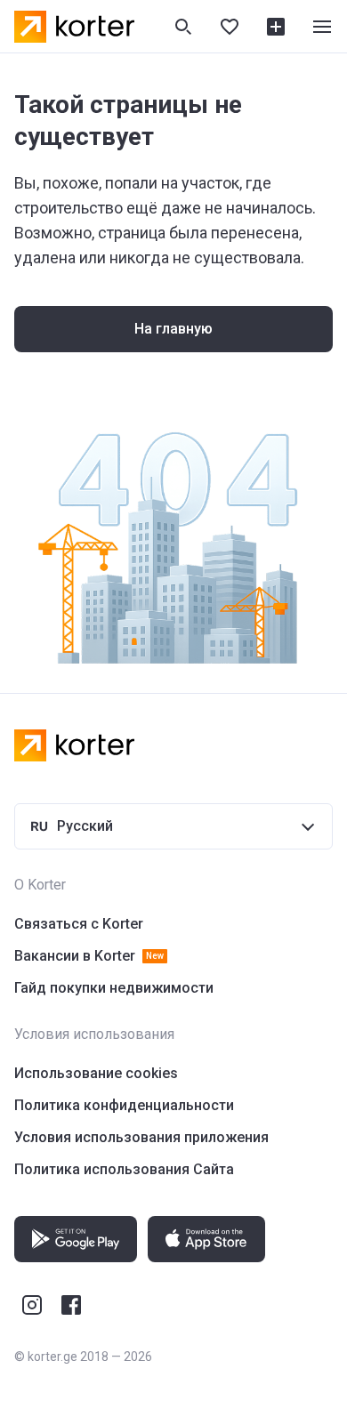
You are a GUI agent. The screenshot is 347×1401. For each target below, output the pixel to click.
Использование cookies (96, 1073)
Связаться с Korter (78, 923)
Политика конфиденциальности (124, 1105)
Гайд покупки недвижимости (114, 987)
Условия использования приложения (141, 1137)
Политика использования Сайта (124, 1169)
